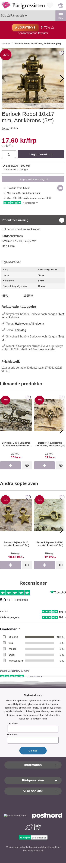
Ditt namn (13, 723)
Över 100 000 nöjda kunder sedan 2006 (29, 198)
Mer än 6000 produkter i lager (23, 193)
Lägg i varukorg (41, 154)
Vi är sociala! (33, 791)
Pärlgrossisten (33, 780)
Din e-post (12, 734)
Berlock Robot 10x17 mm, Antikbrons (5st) (37, 43)
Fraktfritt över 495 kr (18, 187)
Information (33, 765)
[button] (61, 78)
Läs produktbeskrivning (31, 179)
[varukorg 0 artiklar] (60, 5)
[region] (33, 220)
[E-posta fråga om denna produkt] (60, 188)
